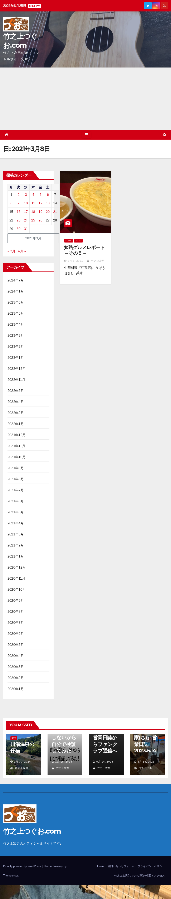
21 (55, 212)
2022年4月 (16, 402)
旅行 (14, 738)
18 (33, 212)
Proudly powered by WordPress (22, 866)
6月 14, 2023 (104, 761)
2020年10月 (17, 589)
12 (40, 203)
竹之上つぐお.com (32, 831)
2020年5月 (16, 644)
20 (48, 212)
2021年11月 (16, 446)
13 (48, 203)
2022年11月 (16, 379)
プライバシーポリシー (151, 866)
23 (18, 220)
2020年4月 (16, 656)
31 (26, 229)
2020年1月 (16, 689)
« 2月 (11, 251)
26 (40, 220)
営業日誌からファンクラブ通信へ (105, 743)
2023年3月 (16, 335)
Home (100, 866)
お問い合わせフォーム (121, 866)
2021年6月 (16, 501)
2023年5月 (16, 313)
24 (26, 220)
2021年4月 (16, 523)
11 (33, 203)
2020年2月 (16, 678)
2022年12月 (17, 368)
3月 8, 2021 (75, 260)
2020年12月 (17, 567)
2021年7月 (16, 490)
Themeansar (10, 875)
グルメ (68, 240)
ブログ (78, 240)
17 (26, 212)
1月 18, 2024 (63, 761)
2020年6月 (16, 633)
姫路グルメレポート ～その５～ (84, 250)
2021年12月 (17, 435)
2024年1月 (16, 291)
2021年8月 (16, 479)
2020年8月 (16, 611)
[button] (164, 134)
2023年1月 (16, 357)
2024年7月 (16, 280)
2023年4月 (16, 324)
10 (26, 203)
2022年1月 (16, 424)
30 (18, 229)
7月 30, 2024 (22, 761)
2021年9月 (16, 468)
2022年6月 (16, 391)
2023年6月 (16, 302)
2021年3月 (16, 534)
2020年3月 (16, 667)
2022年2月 (16, 413)
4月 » (22, 251)
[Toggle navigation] (86, 135)
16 (18, 212)
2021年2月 (16, 545)
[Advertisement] (85, 99)
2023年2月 (16, 346)
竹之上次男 (97, 260)
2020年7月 (16, 622)
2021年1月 (16, 556)
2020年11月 (16, 578)
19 (40, 212)
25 (33, 220)
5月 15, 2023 (146, 761)
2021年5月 (16, 512)
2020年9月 (16, 600)
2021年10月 (17, 457)
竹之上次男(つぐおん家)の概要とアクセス (139, 875)
